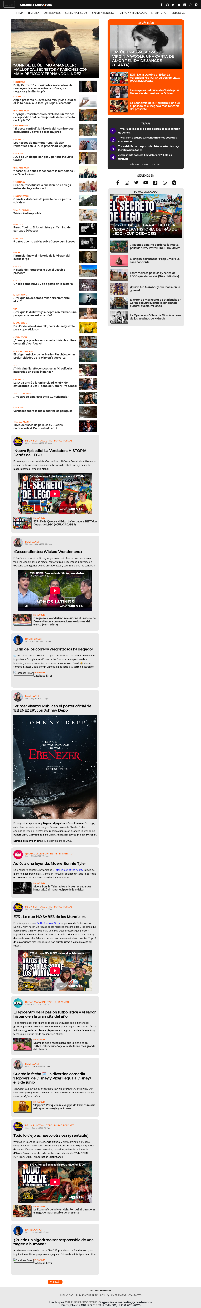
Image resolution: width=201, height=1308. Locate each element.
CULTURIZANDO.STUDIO (83, 1302)
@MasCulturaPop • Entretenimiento (49, 853)
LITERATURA (158, 12)
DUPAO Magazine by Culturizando (47, 1002)
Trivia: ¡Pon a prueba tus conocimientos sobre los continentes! (147, 139)
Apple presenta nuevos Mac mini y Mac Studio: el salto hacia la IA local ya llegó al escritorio (44, 101)
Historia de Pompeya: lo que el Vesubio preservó (39, 271)
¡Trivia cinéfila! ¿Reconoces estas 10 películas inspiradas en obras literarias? (43, 370)
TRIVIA (19, 12)
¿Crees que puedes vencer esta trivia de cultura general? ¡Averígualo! (45, 342)
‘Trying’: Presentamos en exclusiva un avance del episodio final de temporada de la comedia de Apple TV (44, 117)
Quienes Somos (116, 1295)
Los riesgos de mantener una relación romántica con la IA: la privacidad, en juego (42, 144)
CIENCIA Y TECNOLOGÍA (133, 12)
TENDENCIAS (177, 12)
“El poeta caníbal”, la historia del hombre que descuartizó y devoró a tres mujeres (43, 130)
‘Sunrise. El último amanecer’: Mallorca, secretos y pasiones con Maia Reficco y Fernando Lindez (50, 69)
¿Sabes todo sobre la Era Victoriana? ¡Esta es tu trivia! (145, 157)
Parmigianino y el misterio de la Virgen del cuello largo (41, 257)
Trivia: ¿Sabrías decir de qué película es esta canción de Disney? (149, 130)
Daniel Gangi (33, 639)
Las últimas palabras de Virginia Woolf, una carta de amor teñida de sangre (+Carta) (143, 58)
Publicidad (66, 1295)
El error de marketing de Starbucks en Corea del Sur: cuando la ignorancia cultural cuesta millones (155, 302)
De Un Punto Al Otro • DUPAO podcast (49, 440)
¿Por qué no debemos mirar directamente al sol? (41, 299)
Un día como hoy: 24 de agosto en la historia (43, 283)
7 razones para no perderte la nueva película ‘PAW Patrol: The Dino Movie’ (155, 246)
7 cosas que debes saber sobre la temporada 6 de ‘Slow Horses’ (44, 172)
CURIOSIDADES (52, 12)
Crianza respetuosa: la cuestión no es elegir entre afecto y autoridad (42, 186)
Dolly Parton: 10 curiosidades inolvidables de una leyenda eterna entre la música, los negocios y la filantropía (42, 88)
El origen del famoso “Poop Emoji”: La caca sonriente (155, 260)
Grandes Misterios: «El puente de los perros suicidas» (42, 201)
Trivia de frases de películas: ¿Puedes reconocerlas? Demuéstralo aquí (38, 426)
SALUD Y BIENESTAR (103, 12)
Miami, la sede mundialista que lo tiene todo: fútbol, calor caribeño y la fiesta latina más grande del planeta (64, 1046)
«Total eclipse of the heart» (68, 870)
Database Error (42, 675)
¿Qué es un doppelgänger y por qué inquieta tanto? (43, 158)
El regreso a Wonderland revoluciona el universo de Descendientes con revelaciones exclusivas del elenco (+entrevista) (64, 621)
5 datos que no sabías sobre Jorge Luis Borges (44, 241)
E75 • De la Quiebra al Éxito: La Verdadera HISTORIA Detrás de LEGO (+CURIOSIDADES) (65, 523)
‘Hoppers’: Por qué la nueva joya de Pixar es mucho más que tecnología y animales (64, 1106)
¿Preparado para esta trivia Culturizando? (41, 396)
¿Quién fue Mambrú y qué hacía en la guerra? (155, 289)
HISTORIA (33, 12)
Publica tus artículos (90, 1295)
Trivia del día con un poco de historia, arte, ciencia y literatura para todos (148, 148)
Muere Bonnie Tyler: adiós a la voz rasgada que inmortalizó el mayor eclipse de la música (62, 888)
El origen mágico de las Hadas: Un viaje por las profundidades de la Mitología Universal (44, 356)
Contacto (135, 1295)
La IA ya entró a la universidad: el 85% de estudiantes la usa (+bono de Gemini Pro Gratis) (45, 384)
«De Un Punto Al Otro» (47, 923)
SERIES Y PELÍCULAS (76, 12)
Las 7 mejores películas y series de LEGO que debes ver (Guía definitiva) (154, 274)
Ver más (55, 1282)
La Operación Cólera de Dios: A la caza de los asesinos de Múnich (155, 317)
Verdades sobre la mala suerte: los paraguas (42, 410)
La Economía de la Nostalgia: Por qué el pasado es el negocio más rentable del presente (64, 1211)
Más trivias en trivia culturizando (145, 164)
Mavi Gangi (32, 541)
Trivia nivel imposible (27, 213)
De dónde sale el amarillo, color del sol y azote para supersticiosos (44, 328)
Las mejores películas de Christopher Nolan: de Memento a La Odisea (154, 92)
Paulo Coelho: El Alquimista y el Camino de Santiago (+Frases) (41, 229)
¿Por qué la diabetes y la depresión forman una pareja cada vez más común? (45, 313)
